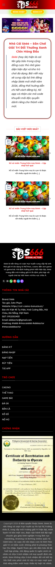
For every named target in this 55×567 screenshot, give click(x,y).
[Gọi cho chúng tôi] (11, 281)
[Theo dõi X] (3, 281)
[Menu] (3, 4)
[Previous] (5, 158)
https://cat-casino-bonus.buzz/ (27, 306)
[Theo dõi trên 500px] (18, 281)
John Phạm (16, 302)
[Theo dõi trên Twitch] (22, 281)
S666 (14, 57)
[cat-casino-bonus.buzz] (27, 4)
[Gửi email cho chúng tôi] (7, 281)
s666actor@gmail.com (20, 320)
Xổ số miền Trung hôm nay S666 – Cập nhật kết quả (27, 164)
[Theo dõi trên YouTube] (14, 281)
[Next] (49, 158)
